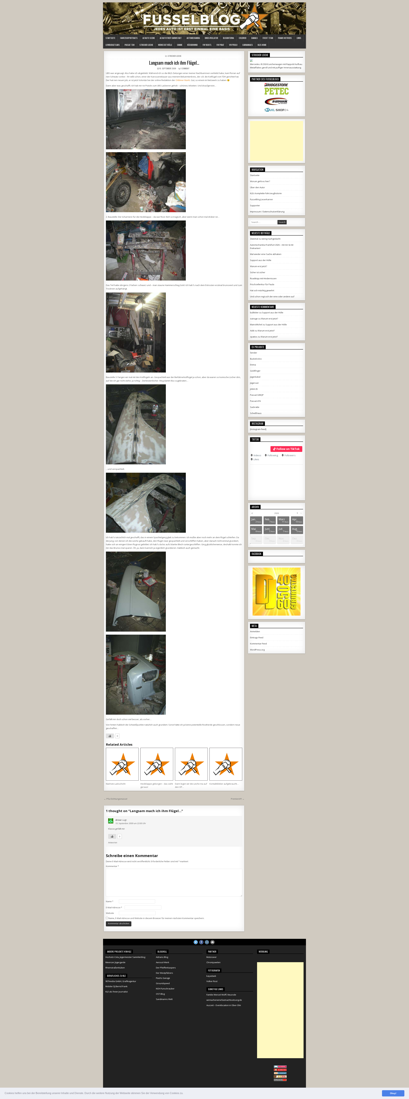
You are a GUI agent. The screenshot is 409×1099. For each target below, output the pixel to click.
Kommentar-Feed (258, 643)
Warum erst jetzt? (258, 266)
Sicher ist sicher (257, 272)
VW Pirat (220, 44)
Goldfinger (255, 370)
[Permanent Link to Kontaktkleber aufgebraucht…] (225, 764)
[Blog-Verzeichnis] (280, 1067)
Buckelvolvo (256, 358)
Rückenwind (192, 44)
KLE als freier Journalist (116, 991)
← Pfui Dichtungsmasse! (115, 798)
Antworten (112, 842)
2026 (276, 513)
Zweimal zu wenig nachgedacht (265, 238)
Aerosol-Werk (162, 962)
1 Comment (185, 68)
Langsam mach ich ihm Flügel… (174, 62)
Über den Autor (257, 187)
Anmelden (255, 631)
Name (109, 901)
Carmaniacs (247, 44)
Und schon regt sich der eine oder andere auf (272, 296)
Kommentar (112, 866)
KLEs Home (262, 44)
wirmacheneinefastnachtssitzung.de (224, 1000)
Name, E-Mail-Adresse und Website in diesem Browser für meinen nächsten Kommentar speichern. (156, 918)
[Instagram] (207, 942)
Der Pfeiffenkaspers (166, 967)
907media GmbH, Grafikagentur (120, 981)
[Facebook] (201, 942)
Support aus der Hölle (260, 260)
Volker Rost (211, 981)
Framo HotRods (285, 38)
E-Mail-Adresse (114, 907)
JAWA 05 (254, 389)
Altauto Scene (149, 38)
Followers (289, 455)
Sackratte (254, 407)
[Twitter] (196, 942)
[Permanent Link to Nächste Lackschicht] (122, 764)
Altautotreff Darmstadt (171, 38)
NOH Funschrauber (165, 988)
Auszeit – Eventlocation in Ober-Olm (223, 1005)
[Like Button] (110, 736)
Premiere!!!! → (237, 798)
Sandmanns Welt (164, 999)
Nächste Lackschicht (115, 783)
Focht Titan (268, 38)
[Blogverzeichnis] (280, 1073)
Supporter (255, 205)
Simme (179, 44)
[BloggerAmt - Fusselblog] (280, 1070)
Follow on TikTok (288, 449)
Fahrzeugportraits (129, 38)
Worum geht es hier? (260, 181)
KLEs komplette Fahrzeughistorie (266, 193)
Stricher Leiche (146, 44)
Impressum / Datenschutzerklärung (267, 211)
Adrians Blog (162, 957)
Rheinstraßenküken (115, 967)
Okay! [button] (393, 1093)
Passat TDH (130, 44)
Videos (256, 455)
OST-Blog (160, 993)
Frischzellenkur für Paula (262, 284)
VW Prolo (233, 44)
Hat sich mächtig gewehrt (262, 290)
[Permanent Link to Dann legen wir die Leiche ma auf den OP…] (191, 764)
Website (110, 913)
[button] (184, 1093)
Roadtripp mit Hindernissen (263, 278)
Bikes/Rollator (211, 38)
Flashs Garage (163, 978)
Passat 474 (255, 401)
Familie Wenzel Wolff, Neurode (221, 994)
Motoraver (211, 957)
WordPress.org (257, 649)
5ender (253, 352)
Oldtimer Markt (183, 80)
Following (271, 455)
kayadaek (211, 976)
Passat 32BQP (257, 394)
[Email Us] (212, 942)
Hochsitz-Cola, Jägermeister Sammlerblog (125, 957)
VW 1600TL (207, 44)
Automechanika (193, 38)
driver (118, 819)
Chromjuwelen (213, 962)
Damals (254, 38)
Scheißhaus (256, 413)
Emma (253, 364)
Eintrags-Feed (256, 637)
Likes (255, 459)
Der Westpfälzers (164, 972)
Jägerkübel (255, 376)
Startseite (110, 38)
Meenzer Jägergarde (115, 962)
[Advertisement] (276, 141)
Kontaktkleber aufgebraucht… (224, 783)
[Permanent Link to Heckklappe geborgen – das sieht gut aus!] (156, 764)
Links (299, 38)
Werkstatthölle (165, 44)
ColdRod (242, 38)
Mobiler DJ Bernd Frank (116, 986)
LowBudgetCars (113, 44)
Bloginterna (228, 38)
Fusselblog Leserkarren (261, 199)
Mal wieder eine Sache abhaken (265, 254)
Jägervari (254, 382)
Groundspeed (163, 983)
